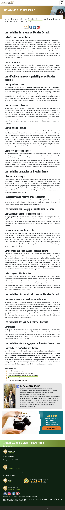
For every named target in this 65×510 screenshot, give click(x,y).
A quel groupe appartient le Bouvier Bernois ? (23, 376)
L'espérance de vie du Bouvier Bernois (20, 373)
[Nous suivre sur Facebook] (5, 493)
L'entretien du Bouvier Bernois (17, 380)
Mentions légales (46, 508)
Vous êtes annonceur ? (9, 475)
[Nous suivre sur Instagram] (9, 493)
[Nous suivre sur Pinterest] (18, 493)
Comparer (50, 428)
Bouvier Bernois (35, 19)
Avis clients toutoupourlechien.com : (38, 479)
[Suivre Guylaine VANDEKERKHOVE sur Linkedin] (18, 386)
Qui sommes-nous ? (8, 456)
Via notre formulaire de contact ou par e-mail (15, 472)
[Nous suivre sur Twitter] (13, 493)
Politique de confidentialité (10, 460)
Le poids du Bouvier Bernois (17, 371)
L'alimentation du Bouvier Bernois (19, 378)
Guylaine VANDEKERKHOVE (31, 386)
